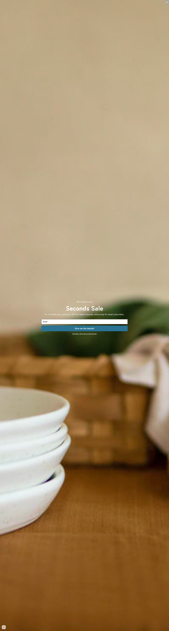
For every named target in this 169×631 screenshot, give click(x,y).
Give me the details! (84, 328)
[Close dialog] (166, 2)
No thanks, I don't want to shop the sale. (84, 334)
